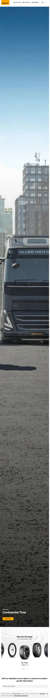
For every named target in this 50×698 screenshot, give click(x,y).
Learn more (8, 618)
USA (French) (24, 695)
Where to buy (27, 2)
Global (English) (35, 2)
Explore (24, 664)
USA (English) (17, 695)
